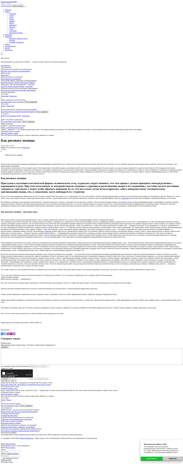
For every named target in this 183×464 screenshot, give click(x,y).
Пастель (12, 27)
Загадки (12, 40)
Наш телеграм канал (8, 444)
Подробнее (173, 458)
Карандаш (13, 25)
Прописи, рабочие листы (18, 38)
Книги (7, 44)
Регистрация (10, 447)
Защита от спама (7, 368)
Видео (7, 48)
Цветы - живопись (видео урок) (12, 128)
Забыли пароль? (13, 454)
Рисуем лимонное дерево (10, 406)
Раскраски (8, 50)
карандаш (125, 198)
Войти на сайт (6, 460)
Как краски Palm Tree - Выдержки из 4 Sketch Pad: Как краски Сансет (26, 385)
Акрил (11, 15)
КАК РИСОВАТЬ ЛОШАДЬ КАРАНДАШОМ (18, 112)
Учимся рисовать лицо (9, 388)
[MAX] (14, 334)
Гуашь (11, 19)
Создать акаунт (6, 6)
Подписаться (5, 65)
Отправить (5, 379)
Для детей (13, 31)
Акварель (12, 14)
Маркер (12, 21)
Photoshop (8, 35)
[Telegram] (5, 334)
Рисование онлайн (16, 33)
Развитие (8, 36)
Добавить (5, 347)
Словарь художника (16, 42)
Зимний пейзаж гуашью (9, 133)
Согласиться (152, 458)
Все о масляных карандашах (11, 122)
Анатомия (4, 96)
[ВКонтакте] (2, 334)
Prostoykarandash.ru (26, 438)
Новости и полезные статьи (11, 116)
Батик (11, 17)
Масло (11, 23)
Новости (8, 10)
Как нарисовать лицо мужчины (12, 102)
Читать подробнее (31, 102)
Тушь (11, 29)
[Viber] (8, 334)
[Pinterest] (11, 334)
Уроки (7, 12)
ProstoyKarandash (9, 2)
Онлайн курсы (10, 46)
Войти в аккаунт (18, 6)
